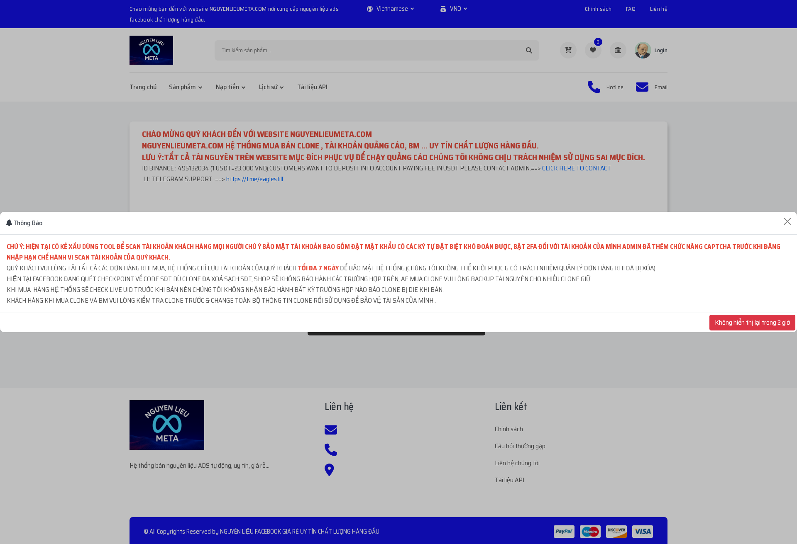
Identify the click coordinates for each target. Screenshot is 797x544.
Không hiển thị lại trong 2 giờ (752, 322)
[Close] (787, 221)
